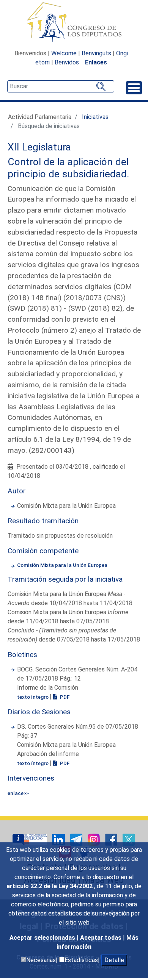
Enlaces (96, 62)
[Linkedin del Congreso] (59, 839)
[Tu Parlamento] (30, 839)
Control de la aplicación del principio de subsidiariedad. (68, 168)
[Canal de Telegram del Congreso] (77, 839)
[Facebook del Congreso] (112, 839)
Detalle (114, 960)
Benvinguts (96, 53)
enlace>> (18, 793)
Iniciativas (95, 116)
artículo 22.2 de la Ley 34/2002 (50, 886)
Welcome (64, 53)
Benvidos (67, 62)
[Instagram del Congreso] (94, 839)
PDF (64, 697)
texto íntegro (33, 697)
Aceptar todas (101, 937)
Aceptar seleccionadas (43, 937)
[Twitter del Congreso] (129, 839)
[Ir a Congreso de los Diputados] (74, 22)
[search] (60, 86)
